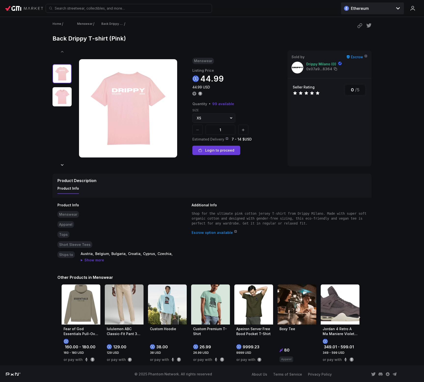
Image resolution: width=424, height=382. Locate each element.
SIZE (195, 110)
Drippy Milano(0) (321, 64)
